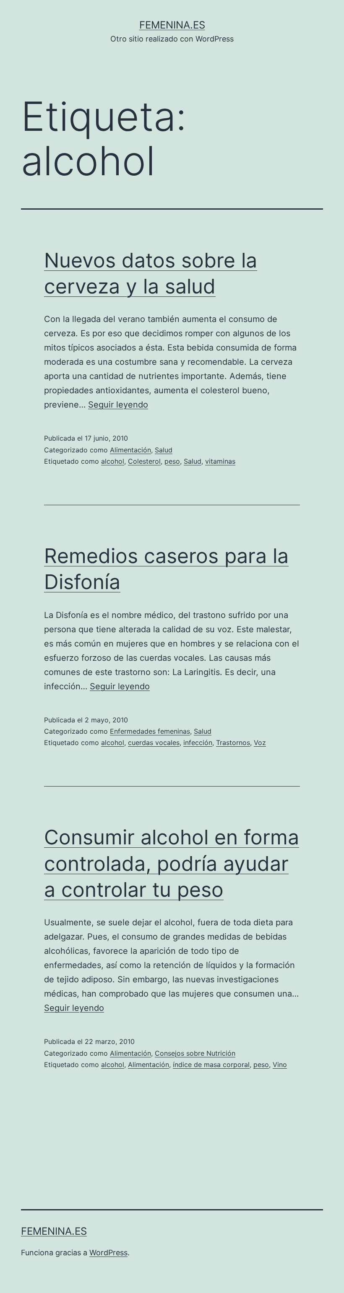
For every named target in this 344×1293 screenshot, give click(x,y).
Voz (260, 742)
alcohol (112, 461)
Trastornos (233, 742)
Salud (163, 450)
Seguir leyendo (118, 405)
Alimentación (130, 450)
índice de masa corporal (211, 1064)
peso (172, 461)
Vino (280, 1064)
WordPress (108, 1252)
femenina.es (172, 25)
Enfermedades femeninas (150, 731)
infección (197, 742)
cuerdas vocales (154, 742)
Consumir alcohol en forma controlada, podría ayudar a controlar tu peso (171, 863)
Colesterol (144, 461)
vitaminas (220, 461)
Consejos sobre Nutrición (195, 1053)
